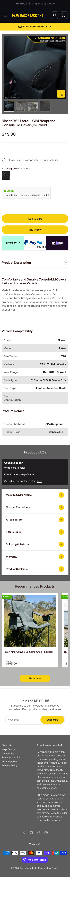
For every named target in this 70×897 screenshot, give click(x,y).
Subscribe (52, 719)
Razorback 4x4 (28, 868)
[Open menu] (6, 15)
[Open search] (54, 15)
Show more (35, 678)
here (39, 481)
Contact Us (8, 753)
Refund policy (9, 761)
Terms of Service (11, 757)
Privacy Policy (9, 765)
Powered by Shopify (49, 868)
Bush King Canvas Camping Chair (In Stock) (29, 651)
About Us (7, 745)
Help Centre (8, 749)
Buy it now (35, 229)
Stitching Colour (16, 168)
